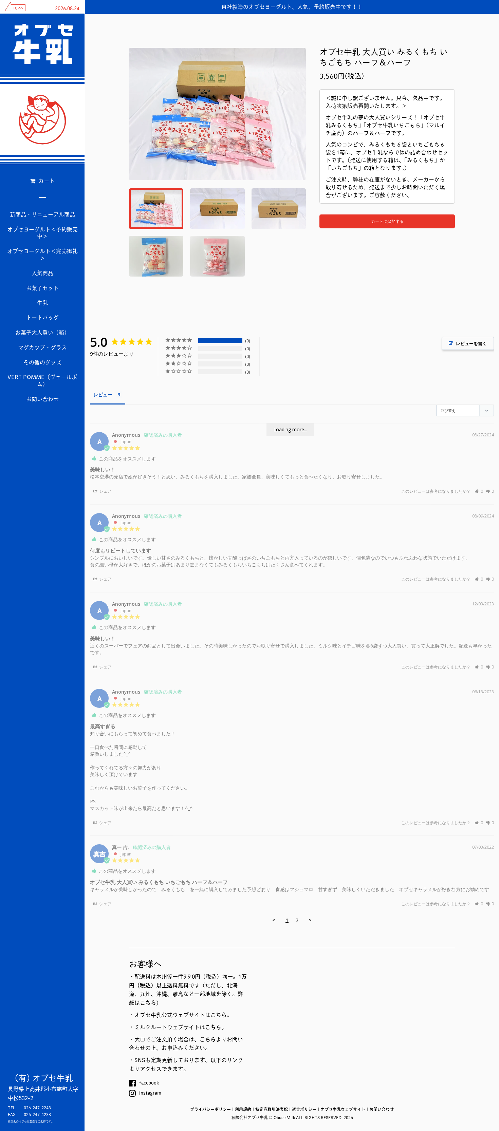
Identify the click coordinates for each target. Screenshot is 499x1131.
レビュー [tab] (102, 394)
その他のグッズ (42, 362)
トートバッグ (42, 317)
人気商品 (42, 273)
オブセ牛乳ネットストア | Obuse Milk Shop (42, 119)
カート (46, 181)
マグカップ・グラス (42, 347)
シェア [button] (104, 491)
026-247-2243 (37, 1108)
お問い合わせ (42, 399)
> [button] (310, 920)
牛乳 (42, 302)
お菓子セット (42, 288)
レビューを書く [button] (471, 343)
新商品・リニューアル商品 (42, 214)
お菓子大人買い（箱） (42, 332)
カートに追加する (387, 222)
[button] (479, 491)
